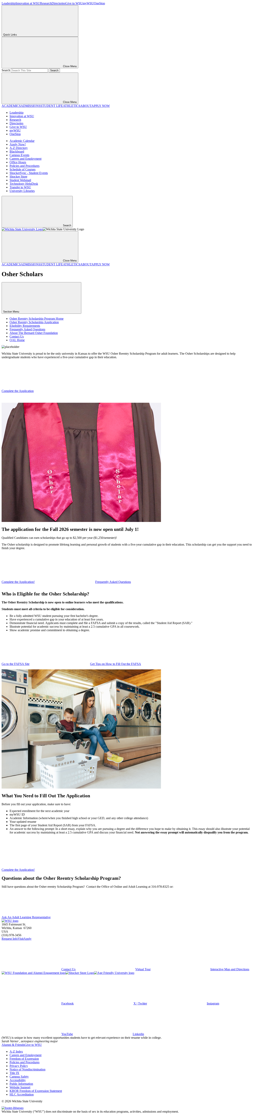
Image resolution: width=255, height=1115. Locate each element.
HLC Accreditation (22, 1094)
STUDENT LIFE (51, 105)
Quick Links (10, 34)
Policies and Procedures (24, 165)
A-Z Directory (19, 148)
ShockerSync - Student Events (29, 173)
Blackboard (17, 151)
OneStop (99, 3)
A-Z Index (16, 1051)
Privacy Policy (19, 1066)
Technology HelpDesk (24, 183)
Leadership (9, 3)
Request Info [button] (10, 938)
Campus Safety (19, 1076)
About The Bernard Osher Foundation (34, 333)
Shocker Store (18, 176)
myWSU (88, 3)
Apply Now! (18, 144)
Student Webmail (20, 180)
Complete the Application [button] (18, 391)
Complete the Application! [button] (18, 582)
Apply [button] (27, 938)
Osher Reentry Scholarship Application (34, 322)
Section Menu (11, 311)
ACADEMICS (11, 105)
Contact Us (17, 336)
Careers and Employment (25, 158)
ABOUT (85, 105)
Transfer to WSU (20, 187)
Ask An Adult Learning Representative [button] (26, 917)
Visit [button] (21, 938)
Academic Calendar (22, 140)
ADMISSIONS (30, 105)
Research (46, 3)
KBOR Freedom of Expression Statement (36, 1091)
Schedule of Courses (22, 169)
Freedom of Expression (24, 1058)
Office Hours (18, 162)
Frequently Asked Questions (27, 329)
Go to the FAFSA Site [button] (15, 664)
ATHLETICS (71, 105)
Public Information (21, 1083)
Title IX (14, 1073)
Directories (58, 3)
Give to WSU (74, 3)
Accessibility (18, 1080)
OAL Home (17, 340)
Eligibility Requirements (25, 325)
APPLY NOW (100, 105)
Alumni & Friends (13, 1044)
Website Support (20, 1087)
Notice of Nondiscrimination (27, 1069)
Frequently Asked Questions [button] (113, 582)
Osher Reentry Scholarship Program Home (37, 318)
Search (6, 70)
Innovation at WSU (28, 3)
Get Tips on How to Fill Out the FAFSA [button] (115, 664)
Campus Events (19, 155)
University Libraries (22, 191)
